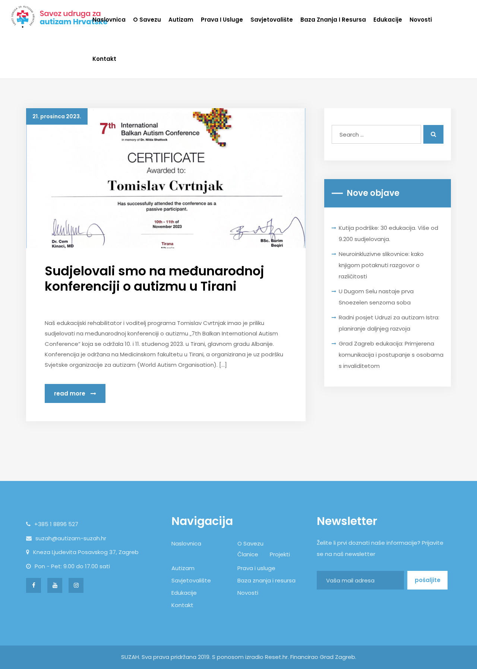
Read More (70, 393)
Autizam (180, 20)
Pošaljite (427, 580)
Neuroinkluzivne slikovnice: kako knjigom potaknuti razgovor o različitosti (381, 265)
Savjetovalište (271, 20)
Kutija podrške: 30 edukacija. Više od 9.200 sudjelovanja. (388, 233)
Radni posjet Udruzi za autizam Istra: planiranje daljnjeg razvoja (389, 322)
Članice (247, 554)
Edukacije (387, 20)
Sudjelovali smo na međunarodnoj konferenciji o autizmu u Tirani (154, 278)
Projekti (280, 554)
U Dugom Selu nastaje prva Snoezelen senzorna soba (376, 296)
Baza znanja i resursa (333, 20)
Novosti (421, 20)
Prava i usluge (222, 20)
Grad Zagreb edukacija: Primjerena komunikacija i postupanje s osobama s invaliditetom (391, 355)
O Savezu (147, 20)
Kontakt (104, 59)
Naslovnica (109, 20)
